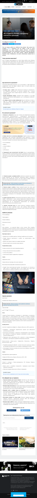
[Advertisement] (18, 73)
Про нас (3, 1)
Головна (3, 14)
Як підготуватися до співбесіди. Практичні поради (13, 109)
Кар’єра (24, 6)
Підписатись (12, 410)
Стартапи (29, 6)
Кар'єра (6, 14)
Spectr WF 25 (12, 1)
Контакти (7, 1)
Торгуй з (6, 6)
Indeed (4, 422)
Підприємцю (18, 6)
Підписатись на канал (18, 495)
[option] (10, 444)
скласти (9, 48)
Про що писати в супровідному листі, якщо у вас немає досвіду (16, 374)
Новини (12, 6)
